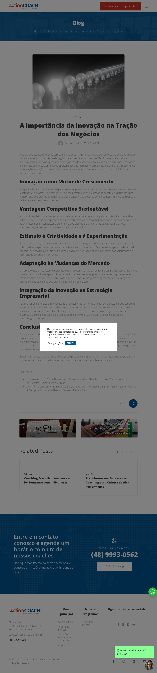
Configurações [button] (55, 343)
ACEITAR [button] (70, 342)
